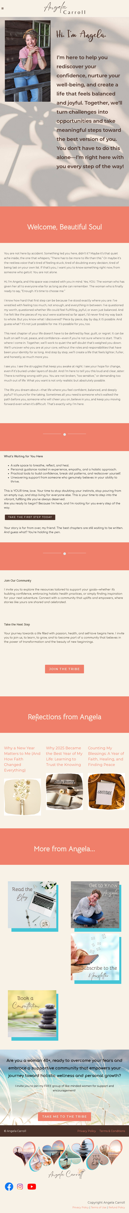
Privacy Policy (86, 1131)
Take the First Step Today (30, 517)
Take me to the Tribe (64, 1117)
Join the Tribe (64, 669)
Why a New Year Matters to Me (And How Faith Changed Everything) (22, 759)
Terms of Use (98, 1207)
